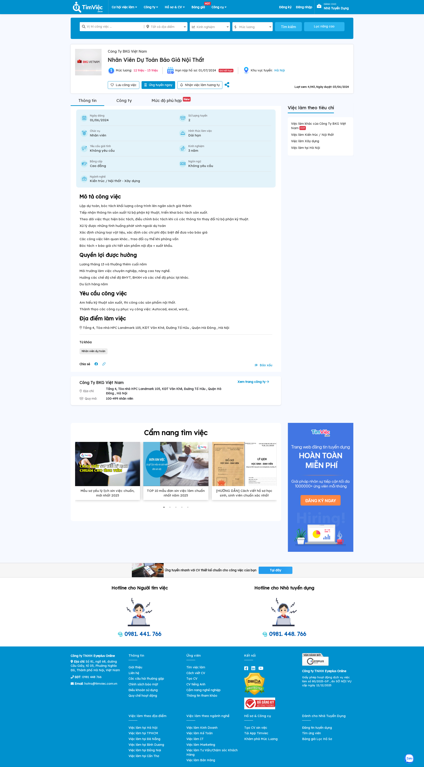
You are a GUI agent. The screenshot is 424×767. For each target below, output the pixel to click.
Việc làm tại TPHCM (143, 733)
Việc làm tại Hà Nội (305, 148)
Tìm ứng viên (311, 733)
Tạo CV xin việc (255, 728)
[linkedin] (254, 668)
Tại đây (275, 570)
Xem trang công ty (252, 382)
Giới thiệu (135, 667)
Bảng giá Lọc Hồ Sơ (317, 739)
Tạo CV (191, 679)
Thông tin (87, 100)
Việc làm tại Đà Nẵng (144, 739)
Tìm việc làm (195, 667)
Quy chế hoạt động (143, 696)
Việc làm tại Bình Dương (146, 745)
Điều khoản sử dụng (143, 690)
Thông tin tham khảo (201, 696)
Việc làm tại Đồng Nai (145, 750)
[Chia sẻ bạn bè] (227, 85)
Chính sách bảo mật (143, 684)
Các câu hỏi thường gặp (146, 679)
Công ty (150, 7)
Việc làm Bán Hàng (200, 760)
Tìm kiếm (288, 27)
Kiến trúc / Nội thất (105, 181)
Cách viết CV (195, 673)
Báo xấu (265, 365)
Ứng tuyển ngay (160, 85)
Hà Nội (279, 70)
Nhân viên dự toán (93, 351)
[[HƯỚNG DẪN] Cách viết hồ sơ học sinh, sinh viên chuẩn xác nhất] (244, 464)
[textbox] (165, 26)
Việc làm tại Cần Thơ (144, 756)
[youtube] (261, 668)
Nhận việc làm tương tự (202, 85)
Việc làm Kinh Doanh (202, 728)
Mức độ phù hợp (170, 100)
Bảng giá (199, 6)
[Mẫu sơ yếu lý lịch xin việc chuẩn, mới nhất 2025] (107, 464)
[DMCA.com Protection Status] (254, 684)
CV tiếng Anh (195, 684)
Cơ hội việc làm (123, 7)
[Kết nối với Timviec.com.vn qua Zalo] (409, 758)
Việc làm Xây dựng (305, 141)
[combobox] (165, 26)
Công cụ (218, 7)
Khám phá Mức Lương (261, 739)
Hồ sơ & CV (174, 7)
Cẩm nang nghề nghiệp (203, 690)
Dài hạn (194, 135)
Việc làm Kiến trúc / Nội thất (312, 135)
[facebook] (247, 668)
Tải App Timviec (256, 733)
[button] (164, 507)
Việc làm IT (195, 739)
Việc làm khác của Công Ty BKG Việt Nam (318, 126)
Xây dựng (132, 181)
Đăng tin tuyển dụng (317, 728)
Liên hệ (134, 673)
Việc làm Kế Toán (199, 733)
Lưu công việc (125, 85)
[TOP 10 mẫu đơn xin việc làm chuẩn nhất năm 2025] (175, 464)
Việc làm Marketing (200, 745)
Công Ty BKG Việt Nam (127, 51)
